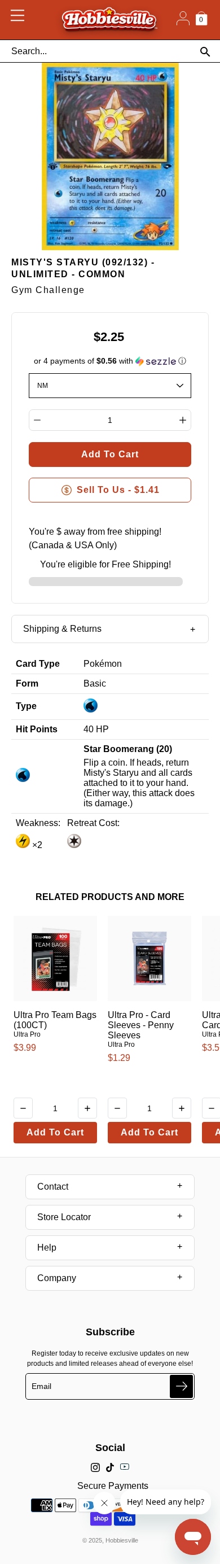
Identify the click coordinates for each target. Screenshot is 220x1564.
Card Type (38, 664)
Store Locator (64, 1217)
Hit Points (37, 729)
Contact (52, 1186)
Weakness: (38, 823)
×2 (36, 845)
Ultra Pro (27, 1034)
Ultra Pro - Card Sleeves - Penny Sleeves (141, 1025)
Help (46, 1247)
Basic (94, 683)
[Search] (205, 51)
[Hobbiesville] (109, 20)
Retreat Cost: (93, 823)
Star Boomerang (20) (127, 749)
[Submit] (181, 1386)
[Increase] (182, 420)
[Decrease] (37, 420)
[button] (110, 361)
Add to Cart (55, 1132)
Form (27, 683)
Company (56, 1278)
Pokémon (102, 664)
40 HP (96, 729)
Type (26, 706)
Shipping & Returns (62, 629)
